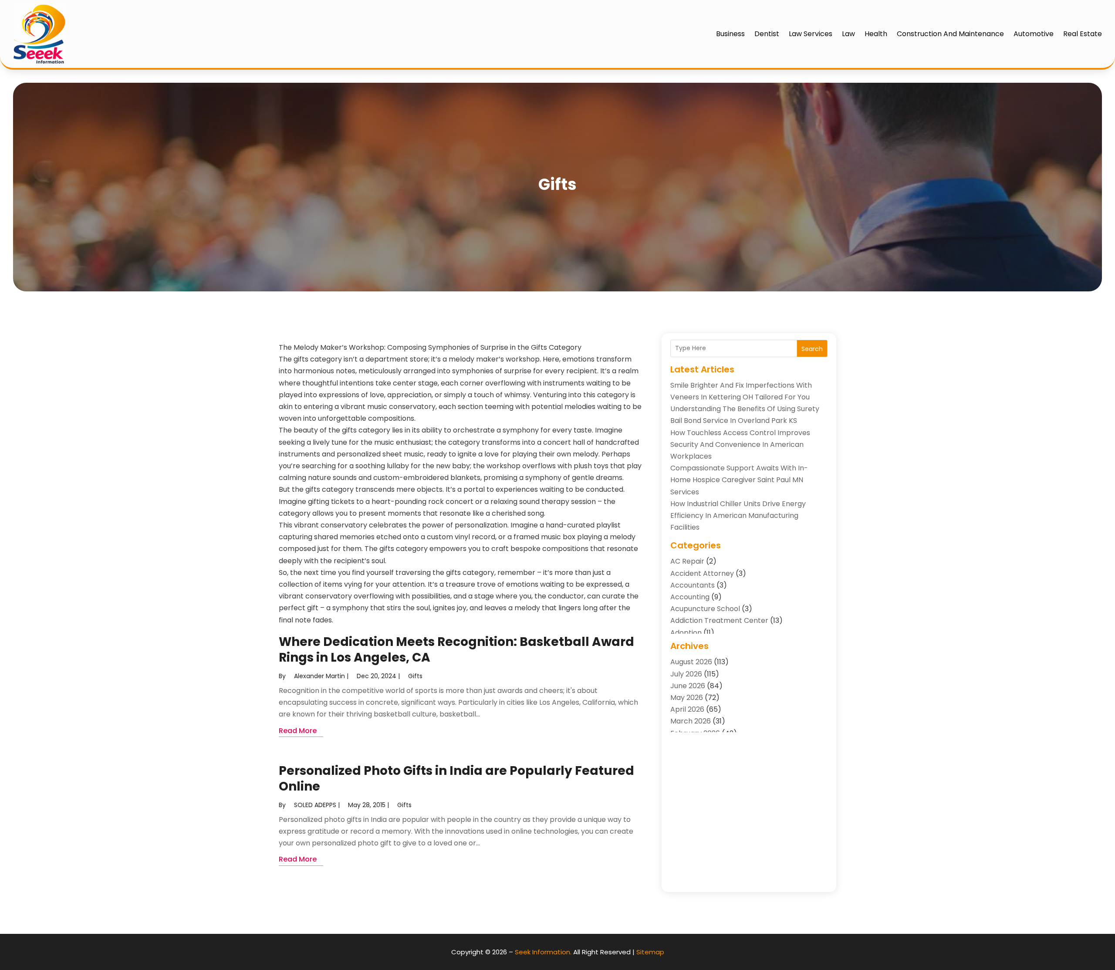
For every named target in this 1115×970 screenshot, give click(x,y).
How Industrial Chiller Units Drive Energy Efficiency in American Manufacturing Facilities (738, 515)
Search (812, 349)
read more (298, 731)
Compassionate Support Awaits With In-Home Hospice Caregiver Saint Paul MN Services (739, 480)
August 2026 (691, 662)
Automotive (1034, 34)
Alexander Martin (319, 676)
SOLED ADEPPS (315, 805)
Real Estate (1082, 34)
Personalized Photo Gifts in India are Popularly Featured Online (456, 778)
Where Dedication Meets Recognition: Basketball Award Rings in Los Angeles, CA (456, 649)
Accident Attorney (702, 573)
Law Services (810, 34)
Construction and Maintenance (950, 34)
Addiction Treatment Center (719, 620)
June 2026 (687, 686)
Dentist (766, 34)
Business (730, 34)
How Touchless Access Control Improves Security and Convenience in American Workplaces (740, 444)
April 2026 (687, 709)
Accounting (690, 597)
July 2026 (686, 674)
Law (848, 34)
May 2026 (686, 698)
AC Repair (687, 561)
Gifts (415, 676)
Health (876, 34)
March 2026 (690, 721)
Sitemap (650, 951)
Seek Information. (543, 951)
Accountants (692, 585)
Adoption (686, 633)
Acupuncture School (705, 609)
